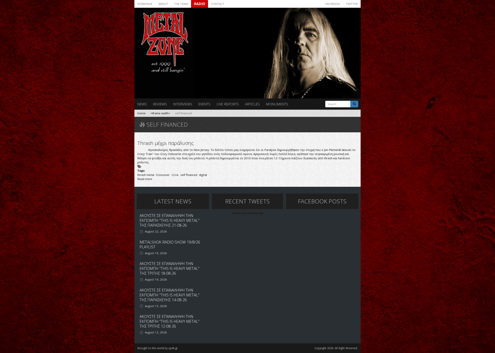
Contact (217, 4)
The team (181, 4)
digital (203, 175)
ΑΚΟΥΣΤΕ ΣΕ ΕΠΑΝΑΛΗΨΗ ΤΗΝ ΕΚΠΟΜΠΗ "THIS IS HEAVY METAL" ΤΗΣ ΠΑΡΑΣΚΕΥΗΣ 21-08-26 (169, 220)
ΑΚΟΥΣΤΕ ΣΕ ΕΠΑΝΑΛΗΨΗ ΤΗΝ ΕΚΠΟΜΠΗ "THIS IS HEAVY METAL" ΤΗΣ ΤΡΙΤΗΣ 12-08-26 (169, 321)
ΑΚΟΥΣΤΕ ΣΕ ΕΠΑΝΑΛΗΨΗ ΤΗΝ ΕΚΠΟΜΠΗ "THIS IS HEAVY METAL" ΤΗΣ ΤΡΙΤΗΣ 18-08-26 (169, 268)
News (142, 104)
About (163, 4)
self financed (188, 175)
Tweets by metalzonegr (247, 213)
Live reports (228, 104)
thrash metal (145, 175)
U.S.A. (175, 175)
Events (204, 104)
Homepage (144, 4)
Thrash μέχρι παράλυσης (165, 142)
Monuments (277, 104)
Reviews (160, 104)
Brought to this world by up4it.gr (157, 348)
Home (141, 113)
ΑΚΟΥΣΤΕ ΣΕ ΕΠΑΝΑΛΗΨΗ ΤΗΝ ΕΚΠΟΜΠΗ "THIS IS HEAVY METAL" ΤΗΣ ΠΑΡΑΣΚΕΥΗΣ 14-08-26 (169, 295)
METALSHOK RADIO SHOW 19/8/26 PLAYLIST (170, 244)
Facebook (332, 4)
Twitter (352, 4)
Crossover (163, 175)
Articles (252, 104)
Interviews (182, 104)
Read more (144, 179)
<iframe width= (160, 113)
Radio (199, 3)
